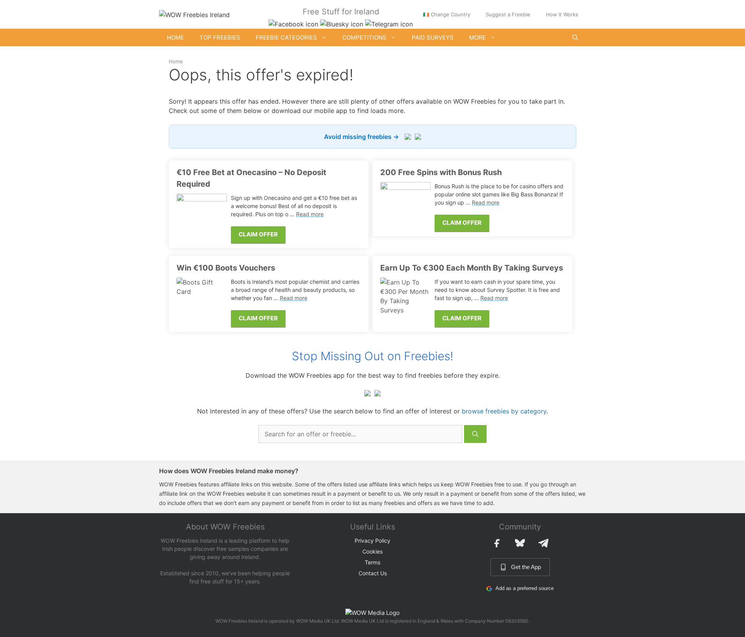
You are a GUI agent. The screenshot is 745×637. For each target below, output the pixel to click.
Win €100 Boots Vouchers (226, 268)
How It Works (562, 14)
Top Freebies (219, 37)
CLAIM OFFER (258, 234)
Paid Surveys (433, 37)
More (477, 37)
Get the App (526, 567)
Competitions (364, 37)
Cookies (372, 551)
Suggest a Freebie (508, 14)
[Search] (475, 434)
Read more (310, 214)
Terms (372, 562)
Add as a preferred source (525, 588)
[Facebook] (496, 543)
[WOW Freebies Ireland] (194, 14)
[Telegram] (543, 543)
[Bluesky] (520, 543)
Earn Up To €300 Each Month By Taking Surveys (471, 268)
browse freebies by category (504, 411)
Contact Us (373, 573)
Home (175, 37)
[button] (575, 37)
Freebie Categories (286, 37)
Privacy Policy (372, 540)
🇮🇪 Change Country (446, 14)
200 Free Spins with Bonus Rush (441, 172)
